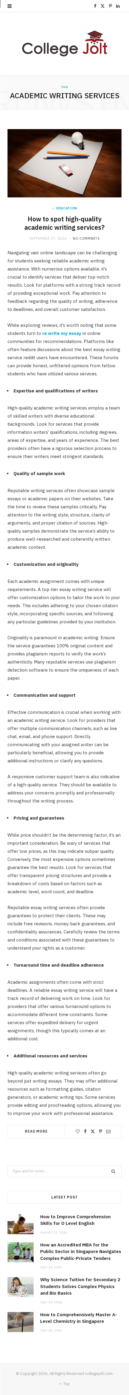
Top (66, 1383)
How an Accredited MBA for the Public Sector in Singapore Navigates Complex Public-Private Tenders (80, 1251)
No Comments (86, 238)
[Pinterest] (100, 1131)
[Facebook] (85, 1131)
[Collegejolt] (65, 43)
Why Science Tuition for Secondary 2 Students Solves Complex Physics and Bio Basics (80, 1286)
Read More (36, 1131)
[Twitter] (93, 1131)
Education (66, 208)
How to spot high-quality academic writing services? (64, 223)
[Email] (108, 1131)
